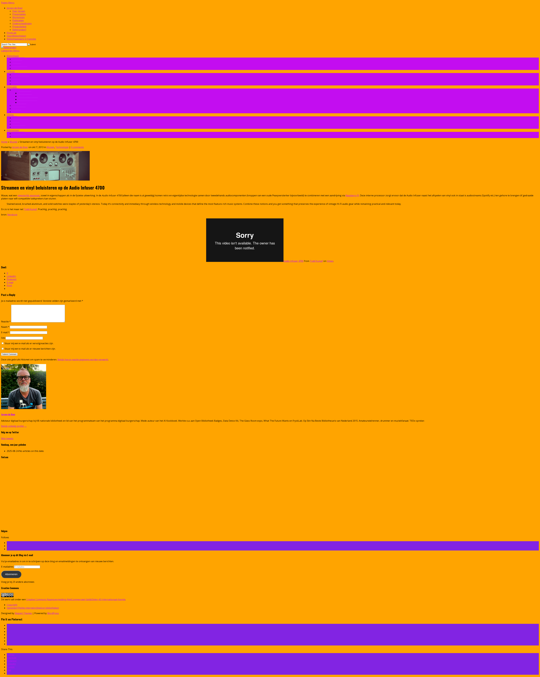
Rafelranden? (19, 29)
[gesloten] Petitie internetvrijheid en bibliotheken (33, 607)
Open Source (25, 96)
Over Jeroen (18, 11)
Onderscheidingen (22, 23)
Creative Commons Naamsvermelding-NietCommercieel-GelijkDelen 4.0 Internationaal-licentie (75, 599)
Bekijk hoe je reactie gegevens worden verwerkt (83, 359)
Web (14, 117)
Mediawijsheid (19, 68)
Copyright (12, 604)
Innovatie (17, 62)
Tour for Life (19, 136)
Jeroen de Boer (15, 8)
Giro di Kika (18, 133)
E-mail (5, 332)
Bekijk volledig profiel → (14, 426)
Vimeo (330, 261)
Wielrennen (13, 130)
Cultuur (11, 71)
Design (16, 74)
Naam (5, 326)
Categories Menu (10, 50)
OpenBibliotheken (16, 35)
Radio (15, 83)
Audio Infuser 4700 (293, 261)
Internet (16, 111)
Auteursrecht (19, 105)
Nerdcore (12, 214)
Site (3, 337)
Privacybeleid (19, 26)
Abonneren (11, 574)
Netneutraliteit (20, 121)
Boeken (16, 65)
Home (4, 141)
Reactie (6, 321)
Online (10, 114)
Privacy (16, 124)
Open (15, 90)
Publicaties (18, 20)
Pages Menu (7, 2)
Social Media (18, 127)
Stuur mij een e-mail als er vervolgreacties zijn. (28, 343)
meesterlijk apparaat (29, 195)
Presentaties (19, 14)
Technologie (19, 108)
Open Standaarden (28, 99)
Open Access (24, 93)
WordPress (53, 613)
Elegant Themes (23, 613)
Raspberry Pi (352, 195)
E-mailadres (7, 566)
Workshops (18, 17)
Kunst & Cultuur (20, 77)
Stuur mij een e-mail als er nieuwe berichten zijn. (29, 348)
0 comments (77, 147)
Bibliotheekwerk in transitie (21, 39)
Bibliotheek (13, 56)
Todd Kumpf (30, 209)
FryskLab (11, 32)
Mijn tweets (7, 438)
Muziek (16, 80)
